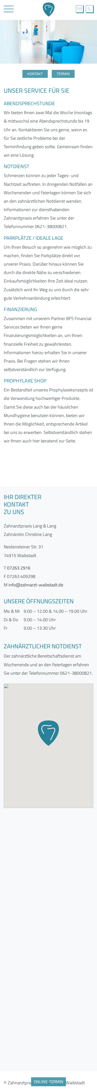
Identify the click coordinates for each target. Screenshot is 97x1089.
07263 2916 (89, 9)
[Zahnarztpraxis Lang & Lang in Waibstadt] (51, 9)
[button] (48, 733)
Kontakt (35, 73)
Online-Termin (48, 1082)
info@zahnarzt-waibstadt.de (79, 9)
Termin (63, 73)
